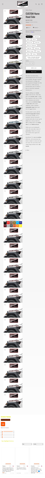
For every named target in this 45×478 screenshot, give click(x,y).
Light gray (37, 48)
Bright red (29, 36)
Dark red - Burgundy (31, 45)
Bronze (34, 39)
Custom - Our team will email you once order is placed (33, 57)
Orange (38, 51)
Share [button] (28, 150)
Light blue (29, 48)
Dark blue (37, 42)
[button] (2, 4)
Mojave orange (30, 51)
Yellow (34, 54)
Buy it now (33, 71)
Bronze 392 (29, 42)
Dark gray (37, 36)
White (28, 54)
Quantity (27, 60)
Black (28, 39)
